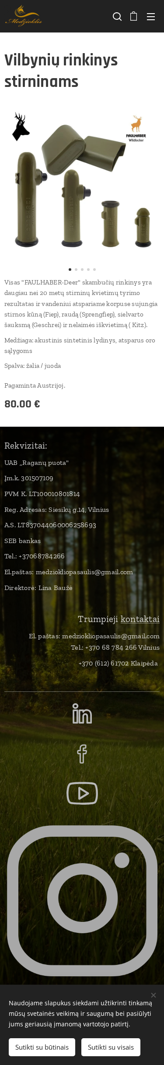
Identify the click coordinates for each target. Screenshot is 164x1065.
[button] (116, 16)
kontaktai (140, 618)
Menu (151, 16)
